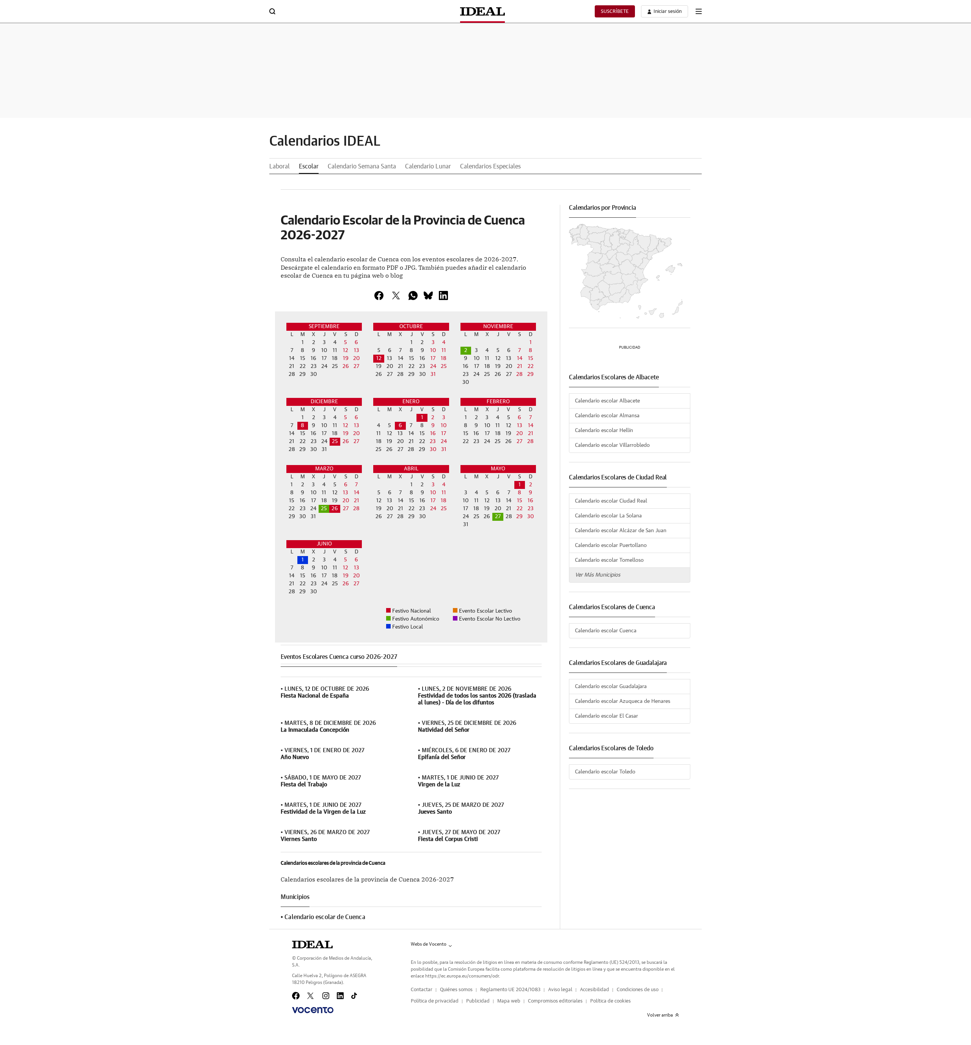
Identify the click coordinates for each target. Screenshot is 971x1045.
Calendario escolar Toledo (605, 772)
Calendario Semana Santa (362, 166)
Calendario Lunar (428, 166)
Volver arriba (660, 1015)
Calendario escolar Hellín (604, 430)
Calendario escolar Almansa (607, 415)
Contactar (421, 989)
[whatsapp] (413, 295)
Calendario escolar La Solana (608, 516)
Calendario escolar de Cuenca (324, 917)
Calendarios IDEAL (324, 141)
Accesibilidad (594, 989)
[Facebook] (296, 995)
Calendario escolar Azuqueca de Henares (622, 701)
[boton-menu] (699, 11)
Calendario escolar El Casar (606, 716)
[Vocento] (312, 1010)
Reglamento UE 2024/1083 (510, 989)
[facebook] (378, 295)
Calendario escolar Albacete (607, 401)
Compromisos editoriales (555, 1001)
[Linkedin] (443, 295)
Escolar (309, 166)
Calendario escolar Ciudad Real (611, 501)
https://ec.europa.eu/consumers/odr (462, 976)
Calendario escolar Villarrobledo (612, 445)
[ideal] (312, 944)
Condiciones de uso (637, 989)
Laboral (279, 166)
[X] (396, 295)
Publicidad (478, 1001)
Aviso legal (560, 989)
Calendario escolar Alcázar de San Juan (620, 530)
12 (379, 358)
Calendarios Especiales (490, 166)
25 (335, 441)
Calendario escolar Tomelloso (609, 560)
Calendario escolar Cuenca (605, 630)
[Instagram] (325, 995)
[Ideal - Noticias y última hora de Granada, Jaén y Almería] (482, 11)
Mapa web (508, 1001)
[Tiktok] (354, 995)
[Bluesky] (428, 295)
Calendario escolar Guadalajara (611, 686)
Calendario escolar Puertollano (611, 545)
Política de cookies (610, 1001)
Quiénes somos (456, 989)
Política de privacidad (435, 1001)
